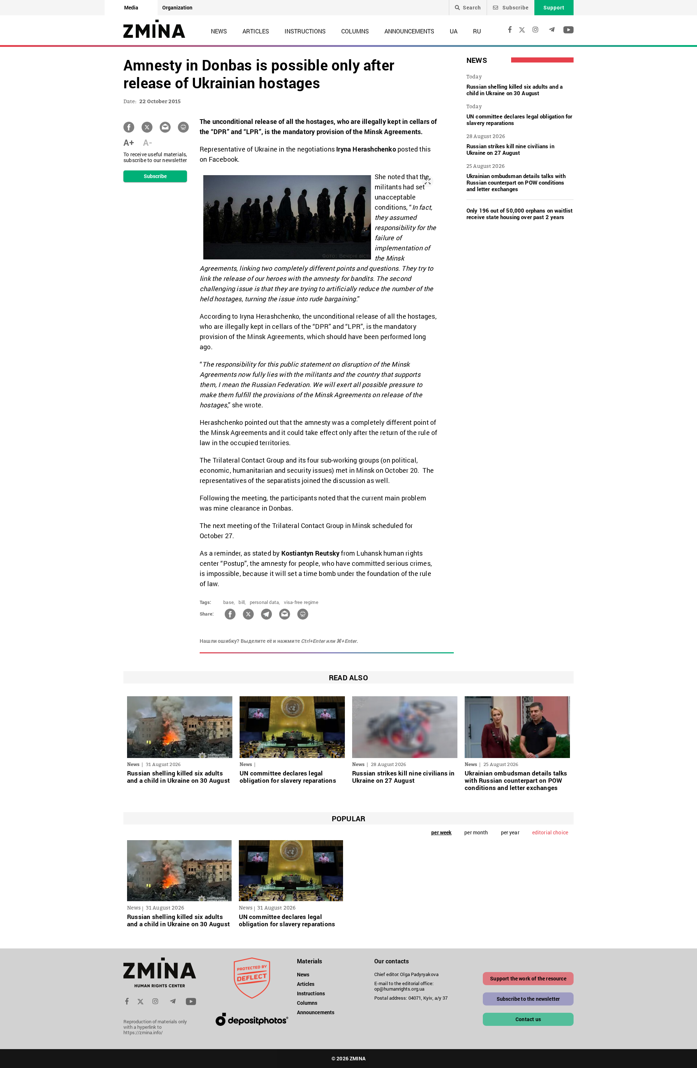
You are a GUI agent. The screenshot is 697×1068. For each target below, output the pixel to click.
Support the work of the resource (528, 978)
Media (131, 7)
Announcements (409, 31)
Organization (177, 7)
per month (476, 832)
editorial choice (550, 832)
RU (477, 31)
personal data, (265, 602)
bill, (242, 602)
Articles (255, 31)
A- (147, 142)
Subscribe (515, 7)
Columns (355, 31)
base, (229, 602)
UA (453, 31)
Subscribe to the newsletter (528, 998)
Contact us (528, 1019)
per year (510, 832)
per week (441, 832)
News (219, 31)
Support (553, 7)
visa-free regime (301, 602)
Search (472, 8)
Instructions (305, 31)
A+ (128, 142)
